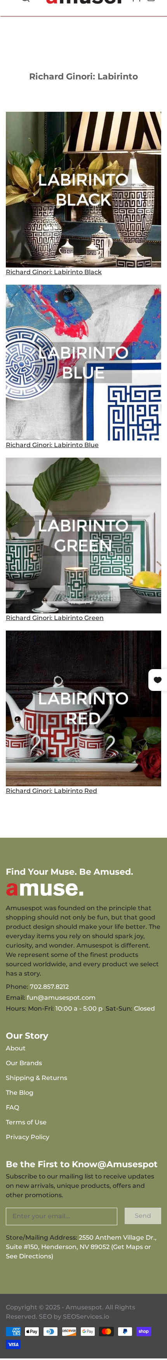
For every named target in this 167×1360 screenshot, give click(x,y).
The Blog (19, 1092)
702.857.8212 (49, 986)
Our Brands (24, 1063)
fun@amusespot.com (61, 997)
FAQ (12, 1107)
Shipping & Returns (36, 1078)
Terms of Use (26, 1122)
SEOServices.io (86, 1316)
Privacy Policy (27, 1137)
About (16, 1048)
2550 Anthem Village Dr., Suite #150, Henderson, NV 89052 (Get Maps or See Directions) (81, 1247)
